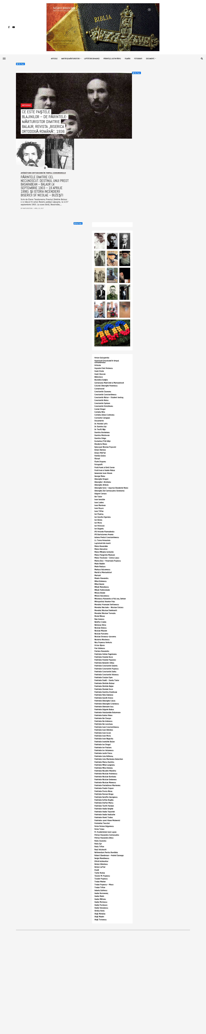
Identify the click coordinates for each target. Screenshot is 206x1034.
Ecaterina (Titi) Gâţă (102, 441)
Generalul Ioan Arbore (103, 473)
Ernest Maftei (100, 453)
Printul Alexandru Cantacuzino (106, 835)
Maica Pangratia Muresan (104, 555)
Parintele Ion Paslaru (102, 748)
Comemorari (99, 389)
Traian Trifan (99, 888)
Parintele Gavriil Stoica (103, 698)
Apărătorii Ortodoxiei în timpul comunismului (106, 361)
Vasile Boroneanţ (101, 893)
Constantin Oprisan (102, 403)
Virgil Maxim (99, 917)
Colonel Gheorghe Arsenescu (105, 386)
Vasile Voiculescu (101, 908)
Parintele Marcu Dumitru (104, 762)
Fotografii (138, 58)
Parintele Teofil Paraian (104, 806)
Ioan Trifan (98, 511)
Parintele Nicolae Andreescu (105, 774)
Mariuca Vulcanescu (102, 570)
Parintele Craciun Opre (103, 678)
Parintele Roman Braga (103, 794)
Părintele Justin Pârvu (112, 58)
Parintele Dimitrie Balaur (104, 683)
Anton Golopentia (101, 358)
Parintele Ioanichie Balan (104, 742)
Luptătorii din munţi (92, 58)
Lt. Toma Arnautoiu (102, 540)
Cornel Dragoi (99, 409)
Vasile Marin (99, 896)
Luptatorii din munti (102, 543)
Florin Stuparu (100, 462)
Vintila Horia (99, 911)
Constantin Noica (101, 400)
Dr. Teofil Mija (100, 429)
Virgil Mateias (99, 914)
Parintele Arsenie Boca (103, 657)
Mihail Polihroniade (102, 590)
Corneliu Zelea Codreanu (104, 415)
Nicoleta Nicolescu (101, 640)
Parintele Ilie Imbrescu (103, 721)
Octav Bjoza (99, 645)
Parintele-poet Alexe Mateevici (107, 820)
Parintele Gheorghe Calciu (104, 701)
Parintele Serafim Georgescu (105, 797)
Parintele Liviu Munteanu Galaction (108, 759)
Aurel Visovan (100, 374)
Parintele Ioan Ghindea (103, 730)
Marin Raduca (99, 567)
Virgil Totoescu (100, 920)
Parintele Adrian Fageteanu (105, 654)
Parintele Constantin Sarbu (105, 672)
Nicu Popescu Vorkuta (103, 642)
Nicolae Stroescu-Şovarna (105, 637)
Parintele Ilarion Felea (103, 715)
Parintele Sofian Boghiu (103, 800)
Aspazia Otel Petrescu (103, 368)
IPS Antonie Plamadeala (104, 532)
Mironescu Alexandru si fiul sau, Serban (110, 599)
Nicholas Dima (100, 625)
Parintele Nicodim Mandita (105, 771)
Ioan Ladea (99, 503)
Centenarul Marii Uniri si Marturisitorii (109, 383)
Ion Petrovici (99, 526)
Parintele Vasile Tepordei (104, 812)
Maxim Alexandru (101, 578)
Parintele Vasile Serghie (103, 809)
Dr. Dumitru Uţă (100, 427)
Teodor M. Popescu (102, 876)
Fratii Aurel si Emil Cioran (104, 468)
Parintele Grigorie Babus (104, 710)
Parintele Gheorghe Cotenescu (106, 704)
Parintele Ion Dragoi (102, 745)
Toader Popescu (101, 879)
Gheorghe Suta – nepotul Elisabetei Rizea (111, 488)
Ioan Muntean (100, 505)
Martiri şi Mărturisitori (70, 58)
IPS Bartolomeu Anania (103, 535)
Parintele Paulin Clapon (104, 788)
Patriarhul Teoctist (102, 823)
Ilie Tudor (98, 497)
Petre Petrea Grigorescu (104, 826)
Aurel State (99, 371)
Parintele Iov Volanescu (103, 750)
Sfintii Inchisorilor (101, 861)
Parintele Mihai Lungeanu (104, 765)
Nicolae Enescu (100, 628)
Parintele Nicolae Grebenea (105, 780)
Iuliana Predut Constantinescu (106, 537)
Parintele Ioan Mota (102, 736)
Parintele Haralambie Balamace (107, 713)
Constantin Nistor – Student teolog (108, 397)
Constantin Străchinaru (103, 406)
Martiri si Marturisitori (103, 572)
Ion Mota (98, 523)
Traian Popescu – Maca (103, 885)
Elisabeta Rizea (100, 444)
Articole (54, 58)
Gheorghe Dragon (101, 479)
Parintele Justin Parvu (103, 753)
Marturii (97, 575)
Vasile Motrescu (100, 902)
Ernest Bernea (100, 450)
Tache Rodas (99, 873)
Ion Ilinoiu (98, 520)
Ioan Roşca (98, 508)
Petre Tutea (99, 829)
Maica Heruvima (100, 549)
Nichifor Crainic (100, 622)
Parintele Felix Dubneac (103, 695)
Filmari (97, 459)
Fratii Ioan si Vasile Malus (104, 470)
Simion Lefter (99, 867)
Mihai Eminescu (100, 581)
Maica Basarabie (101, 546)
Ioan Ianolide (99, 500)
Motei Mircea (99, 616)
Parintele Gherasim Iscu (103, 707)
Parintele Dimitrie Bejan (103, 686)
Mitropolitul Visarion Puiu (104, 602)
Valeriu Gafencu (100, 890)
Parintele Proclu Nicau (103, 791)
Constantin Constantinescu (105, 395)
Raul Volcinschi (100, 850)
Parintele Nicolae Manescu (105, 783)
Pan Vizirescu (99, 648)
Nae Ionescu (99, 619)
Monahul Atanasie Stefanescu (106, 605)
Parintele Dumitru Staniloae (105, 692)
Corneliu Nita (99, 412)
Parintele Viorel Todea (103, 817)
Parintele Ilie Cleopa (102, 718)
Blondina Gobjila (101, 380)
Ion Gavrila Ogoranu (102, 517)
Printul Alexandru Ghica (103, 838)
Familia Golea (100, 456)
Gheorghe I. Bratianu (102, 482)
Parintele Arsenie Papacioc (105, 660)
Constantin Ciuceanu (102, 392)
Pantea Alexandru (101, 651)
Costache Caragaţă (102, 418)
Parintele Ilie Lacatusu (103, 724)
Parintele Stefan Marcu (103, 803)
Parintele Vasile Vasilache (104, 815)
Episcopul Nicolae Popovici (105, 447)
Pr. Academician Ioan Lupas (105, 832)
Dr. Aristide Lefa (100, 424)
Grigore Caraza (100, 494)
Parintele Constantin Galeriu (105, 666)
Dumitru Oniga (100, 438)
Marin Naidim (99, 564)
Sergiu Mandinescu (101, 858)
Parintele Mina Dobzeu (103, 768)
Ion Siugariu (99, 529)
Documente (150, 58)
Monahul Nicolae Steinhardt (105, 610)
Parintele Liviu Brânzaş (103, 756)
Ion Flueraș (98, 514)
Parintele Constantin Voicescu (106, 675)
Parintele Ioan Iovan (102, 733)
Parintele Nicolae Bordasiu (105, 777)
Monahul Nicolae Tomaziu (105, 613)
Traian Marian (100, 882)
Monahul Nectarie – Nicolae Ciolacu (108, 607)
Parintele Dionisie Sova (103, 689)
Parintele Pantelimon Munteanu (107, 785)
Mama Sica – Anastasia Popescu (107, 561)
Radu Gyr (98, 844)
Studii (96, 870)
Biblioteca (98, 377)
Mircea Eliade (99, 593)
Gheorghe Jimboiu (101, 485)
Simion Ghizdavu (101, 864)
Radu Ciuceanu (100, 841)
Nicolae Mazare (100, 631)
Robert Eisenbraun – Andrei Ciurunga (109, 855)
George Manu (99, 476)
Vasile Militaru (100, 899)
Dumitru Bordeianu (102, 432)
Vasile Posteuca (100, 905)
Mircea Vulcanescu (101, 596)
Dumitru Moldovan (102, 435)
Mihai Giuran (99, 584)
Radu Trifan (99, 847)
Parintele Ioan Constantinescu (106, 727)
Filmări (127, 58)
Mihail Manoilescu (101, 587)
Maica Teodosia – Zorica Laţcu (106, 558)
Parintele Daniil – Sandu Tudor (106, 680)
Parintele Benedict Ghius (104, 663)
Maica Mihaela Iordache (104, 552)
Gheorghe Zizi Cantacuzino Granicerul (109, 491)
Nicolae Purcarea (101, 634)
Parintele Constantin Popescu (106, 669)
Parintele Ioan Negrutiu (103, 739)
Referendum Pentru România (106, 852)
